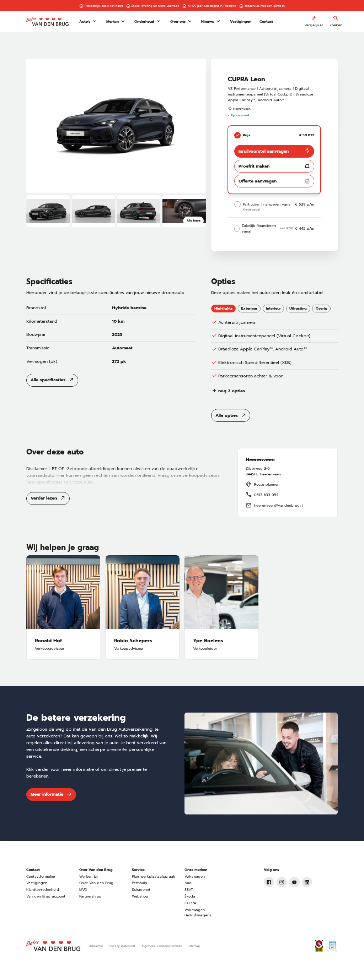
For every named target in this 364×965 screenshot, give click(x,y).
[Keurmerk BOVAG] (319, 946)
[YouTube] (294, 882)
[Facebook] (269, 882)
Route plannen (266, 484)
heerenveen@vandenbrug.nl (278, 505)
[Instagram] (282, 882)
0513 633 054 (266, 494)
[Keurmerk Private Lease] (332, 946)
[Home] (47, 21)
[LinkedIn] (307, 882)
